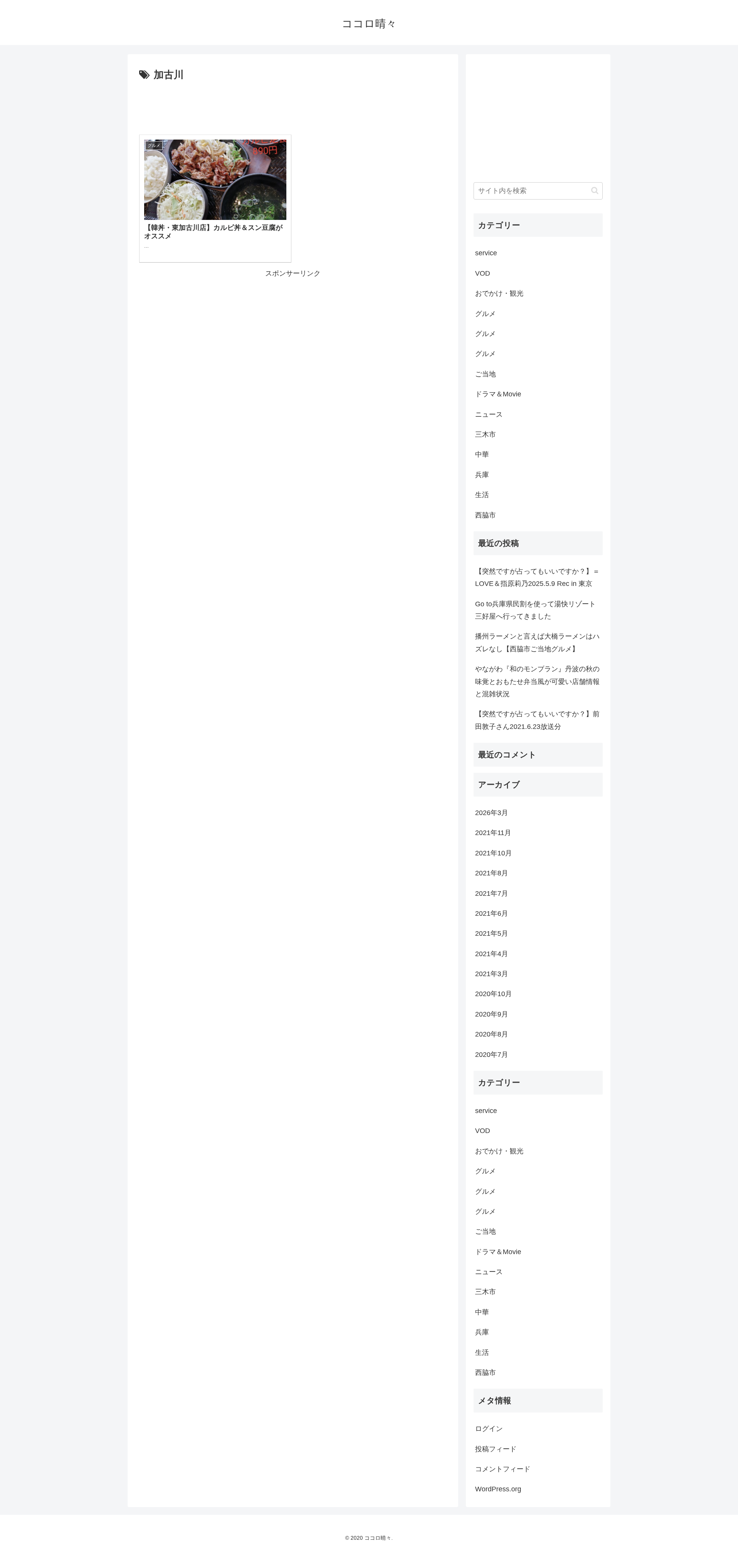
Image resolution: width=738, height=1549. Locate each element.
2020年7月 (491, 1054)
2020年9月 (491, 1014)
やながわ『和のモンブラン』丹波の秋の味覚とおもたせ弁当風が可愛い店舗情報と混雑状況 (537, 681)
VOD (482, 273)
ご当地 (485, 374)
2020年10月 (493, 994)
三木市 (485, 434)
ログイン (489, 1429)
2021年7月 (491, 893)
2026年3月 (491, 813)
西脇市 (485, 515)
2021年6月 (491, 913)
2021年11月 (493, 833)
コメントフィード (502, 1469)
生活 (482, 495)
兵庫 (482, 475)
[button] (595, 190)
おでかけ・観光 (499, 293)
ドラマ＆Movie (498, 394)
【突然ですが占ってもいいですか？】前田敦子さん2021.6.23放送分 (537, 720)
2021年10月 (493, 853)
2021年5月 (491, 933)
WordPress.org (498, 1489)
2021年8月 (491, 873)
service (486, 253)
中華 (482, 454)
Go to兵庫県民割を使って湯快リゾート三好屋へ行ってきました (535, 610)
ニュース (489, 414)
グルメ (485, 314)
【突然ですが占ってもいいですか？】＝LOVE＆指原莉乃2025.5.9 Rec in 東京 (537, 577)
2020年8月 (491, 1034)
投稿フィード (496, 1449)
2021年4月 (491, 954)
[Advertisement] (293, 105)
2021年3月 (491, 974)
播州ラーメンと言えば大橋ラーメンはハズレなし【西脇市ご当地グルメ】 (537, 642)
